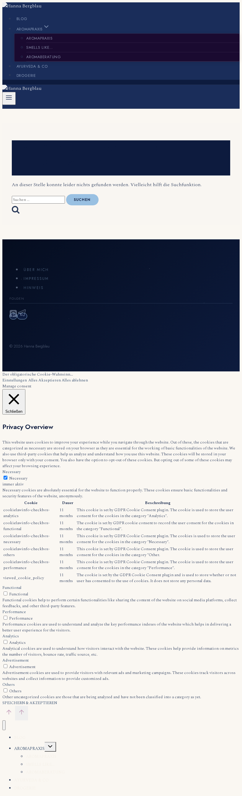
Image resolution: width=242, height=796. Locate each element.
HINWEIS (34, 287)
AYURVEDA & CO (32, 66)
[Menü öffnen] (9, 98)
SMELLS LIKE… (39, 47)
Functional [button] (12, 588)
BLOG (22, 19)
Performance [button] (14, 612)
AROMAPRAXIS (39, 38)
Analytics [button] (10, 636)
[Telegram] (22, 316)
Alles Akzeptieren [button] (44, 380)
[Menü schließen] (4, 725)
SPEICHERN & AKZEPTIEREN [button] (29, 703)
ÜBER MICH (36, 269)
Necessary (18, 478)
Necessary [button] (11, 472)
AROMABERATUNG (43, 57)
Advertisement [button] (15, 660)
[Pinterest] (13, 316)
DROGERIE (26, 75)
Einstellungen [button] (14, 380)
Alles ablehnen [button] (75, 380)
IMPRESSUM (36, 278)
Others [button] (8, 685)
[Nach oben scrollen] (8, 713)
